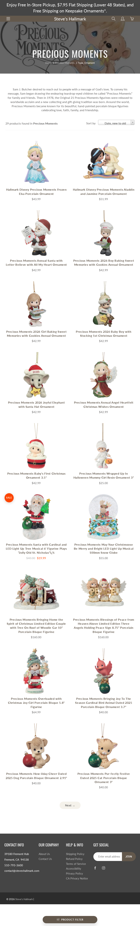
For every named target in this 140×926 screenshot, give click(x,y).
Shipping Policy (75, 854)
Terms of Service (76, 863)
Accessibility (73, 868)
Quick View (36, 162)
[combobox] (116, 122)
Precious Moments (65, 62)
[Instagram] (103, 868)
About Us (44, 854)
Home (48, 62)
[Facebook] (95, 868)
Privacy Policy (74, 873)
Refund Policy (74, 858)
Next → (70, 805)
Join (129, 856)
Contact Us (45, 858)
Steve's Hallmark (70, 18)
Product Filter (72, 919)
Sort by (91, 123)
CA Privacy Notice (77, 878)
